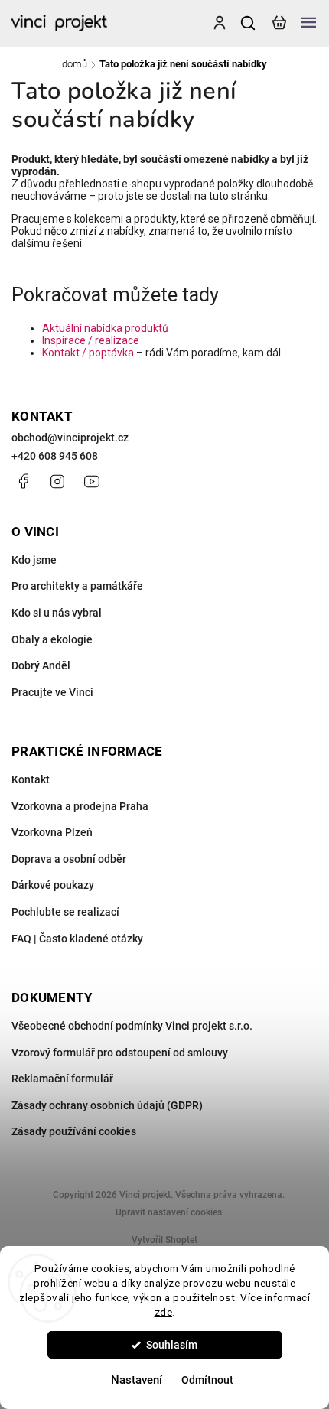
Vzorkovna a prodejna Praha (79, 806)
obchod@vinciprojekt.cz (70, 437)
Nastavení (136, 1380)
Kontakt (30, 779)
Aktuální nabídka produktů (105, 328)
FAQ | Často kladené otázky (77, 938)
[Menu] (308, 23)
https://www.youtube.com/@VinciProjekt (91, 481)
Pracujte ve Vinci (52, 692)
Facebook (22, 481)
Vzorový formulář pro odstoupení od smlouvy (119, 1052)
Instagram (57, 481)
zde (164, 1312)
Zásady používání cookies (73, 1131)
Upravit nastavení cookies (169, 1212)
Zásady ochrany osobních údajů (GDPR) (107, 1105)
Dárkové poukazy (52, 885)
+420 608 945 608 (54, 456)
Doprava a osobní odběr (68, 859)
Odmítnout (207, 1380)
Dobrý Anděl (40, 665)
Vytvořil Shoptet (164, 1240)
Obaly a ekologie (52, 639)
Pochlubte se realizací (65, 912)
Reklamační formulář (62, 1078)
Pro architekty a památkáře (77, 586)
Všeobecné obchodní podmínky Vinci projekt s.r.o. (131, 1026)
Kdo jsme (34, 560)
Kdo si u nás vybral (56, 613)
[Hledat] (248, 23)
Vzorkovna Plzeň (52, 832)
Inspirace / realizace (90, 340)
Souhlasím (171, 1345)
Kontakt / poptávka (88, 353)
